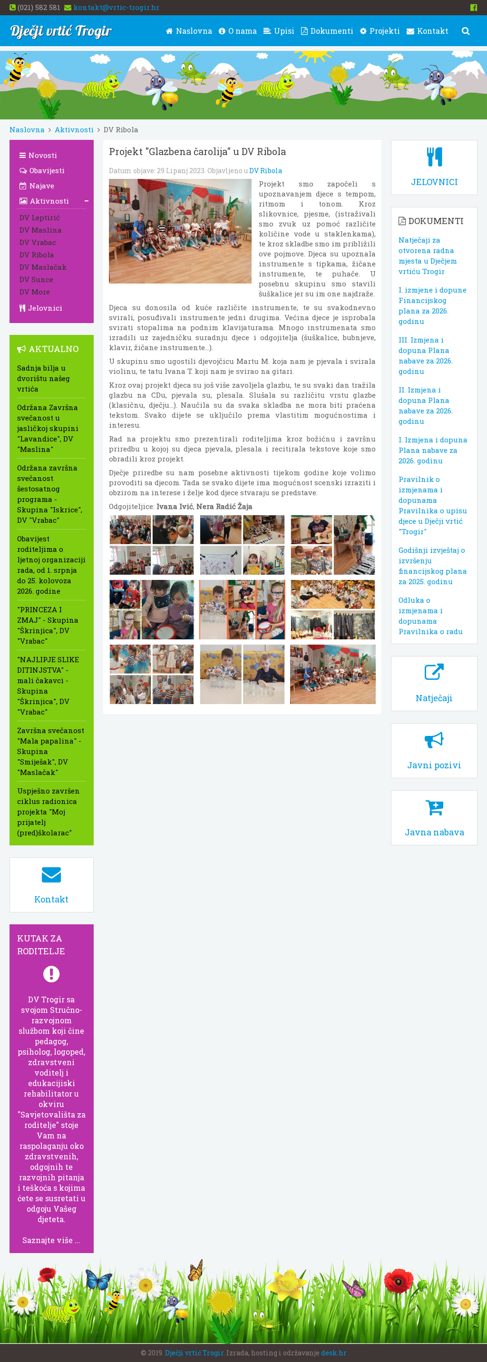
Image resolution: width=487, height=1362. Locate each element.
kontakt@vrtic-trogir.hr (116, 7)
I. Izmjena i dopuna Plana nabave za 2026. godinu (433, 450)
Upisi (283, 31)
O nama (241, 31)
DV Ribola (265, 170)
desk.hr (334, 1352)
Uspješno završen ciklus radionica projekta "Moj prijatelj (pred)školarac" (48, 811)
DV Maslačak (43, 267)
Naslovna (193, 31)
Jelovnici (44, 308)
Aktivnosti (74, 129)
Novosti (42, 155)
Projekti (384, 31)
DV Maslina (40, 230)
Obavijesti (46, 170)
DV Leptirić (39, 217)
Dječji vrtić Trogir (194, 1352)
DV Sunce (36, 279)
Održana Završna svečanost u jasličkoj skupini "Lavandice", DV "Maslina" (47, 428)
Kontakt (431, 31)
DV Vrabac (37, 242)
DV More (34, 291)
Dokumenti (331, 31)
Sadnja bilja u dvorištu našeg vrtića (43, 378)
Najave (41, 185)
